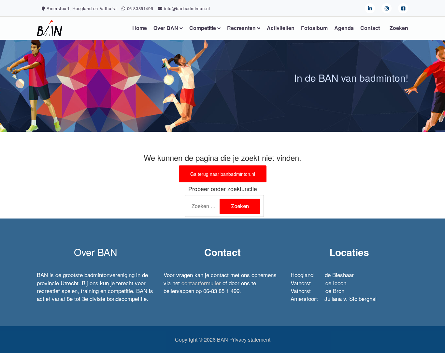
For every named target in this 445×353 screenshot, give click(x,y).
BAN (222, 339)
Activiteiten (280, 28)
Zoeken (399, 28)
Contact (370, 28)
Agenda (344, 28)
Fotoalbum (314, 28)
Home (139, 28)
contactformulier (201, 283)
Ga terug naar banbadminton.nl (222, 174)
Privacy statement (249, 339)
